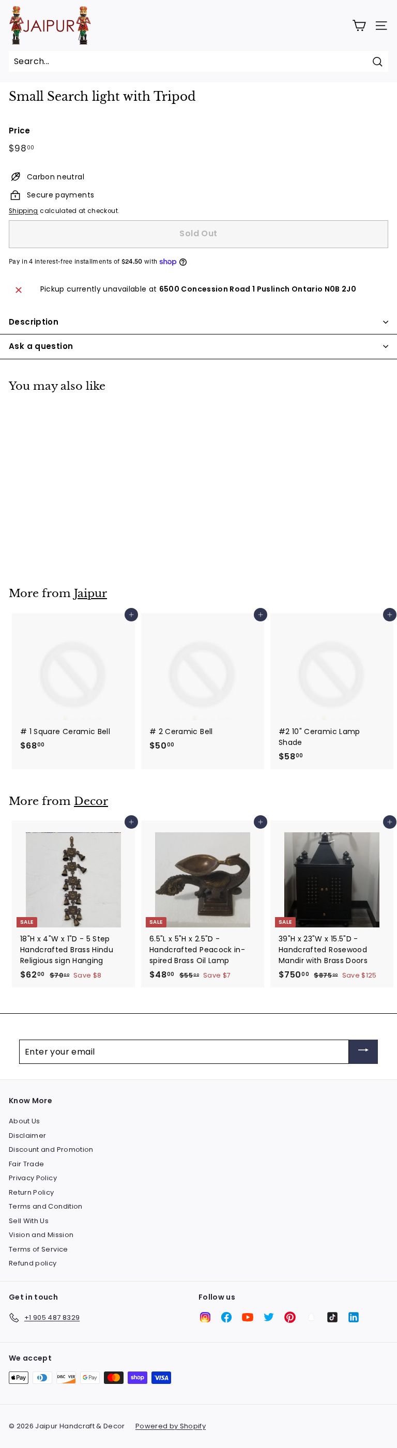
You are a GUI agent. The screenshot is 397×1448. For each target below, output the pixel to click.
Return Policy (31, 1192)
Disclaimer (28, 1135)
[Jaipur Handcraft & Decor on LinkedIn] (353, 1317)
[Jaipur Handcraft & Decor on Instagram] (205, 1317)
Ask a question (41, 346)
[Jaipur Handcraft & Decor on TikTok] (332, 1317)
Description (33, 321)
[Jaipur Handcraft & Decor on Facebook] (226, 1317)
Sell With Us (29, 1221)
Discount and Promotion (51, 1149)
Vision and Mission (41, 1235)
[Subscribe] (363, 1052)
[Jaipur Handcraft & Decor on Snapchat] (311, 1317)
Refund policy (33, 1263)
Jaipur (90, 593)
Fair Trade (26, 1164)
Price (19, 130)
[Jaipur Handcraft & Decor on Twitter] (269, 1317)
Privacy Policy (33, 1178)
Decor (91, 801)
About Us (24, 1121)
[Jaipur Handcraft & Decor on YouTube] (247, 1317)
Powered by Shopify (170, 1426)
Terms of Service (38, 1249)
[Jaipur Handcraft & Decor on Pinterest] (290, 1317)
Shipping (23, 211)
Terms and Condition (46, 1206)
